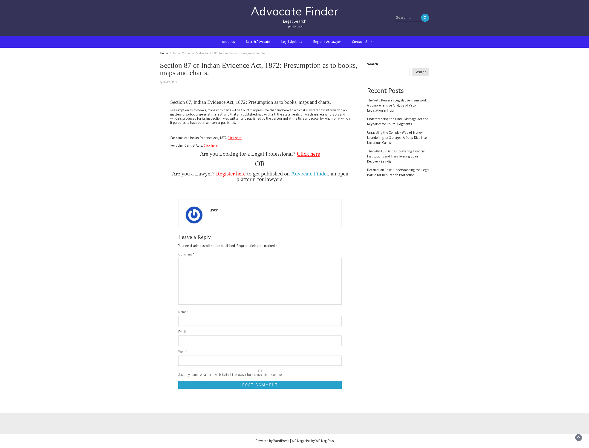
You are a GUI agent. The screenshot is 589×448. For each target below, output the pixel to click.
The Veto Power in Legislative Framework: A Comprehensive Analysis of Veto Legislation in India (397, 105)
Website (183, 352)
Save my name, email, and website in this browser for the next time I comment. (231, 374)
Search (372, 64)
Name (183, 312)
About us (228, 41)
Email (183, 331)
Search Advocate (258, 41)
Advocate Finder (294, 11)
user (214, 210)
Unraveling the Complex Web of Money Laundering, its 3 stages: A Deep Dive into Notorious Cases (397, 137)
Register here (231, 174)
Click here (235, 138)
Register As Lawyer (327, 41)
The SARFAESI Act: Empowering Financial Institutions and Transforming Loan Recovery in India (396, 156)
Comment (186, 254)
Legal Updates (291, 41)
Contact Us (360, 41)
